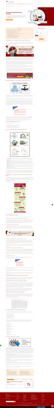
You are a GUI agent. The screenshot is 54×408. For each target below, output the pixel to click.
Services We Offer (18, 396)
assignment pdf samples (21, 272)
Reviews (24, 399)
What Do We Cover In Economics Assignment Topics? (12, 37)
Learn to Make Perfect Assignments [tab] (24, 379)
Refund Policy (24, 395)
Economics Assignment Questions (10, 34)
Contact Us (24, 398)
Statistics (43, 401)
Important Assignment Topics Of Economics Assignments (13, 32)
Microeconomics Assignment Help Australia (24, 371)
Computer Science (44, 399)
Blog (17, 398)
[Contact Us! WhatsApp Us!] (1, 345)
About (17, 395)
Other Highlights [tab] (30, 379)
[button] (52, 406)
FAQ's (17, 399)
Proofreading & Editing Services (34, 396)
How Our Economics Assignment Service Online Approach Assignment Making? (15, 33)
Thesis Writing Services (33, 395)
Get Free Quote (9, 19)
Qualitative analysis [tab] (17, 379)
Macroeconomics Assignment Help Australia (11, 371)
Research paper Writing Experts (34, 398)
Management (43, 396)
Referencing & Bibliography (34, 399)
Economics (43, 395)
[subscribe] (15, 401)
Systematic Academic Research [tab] (10, 379)
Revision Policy (24, 396)
